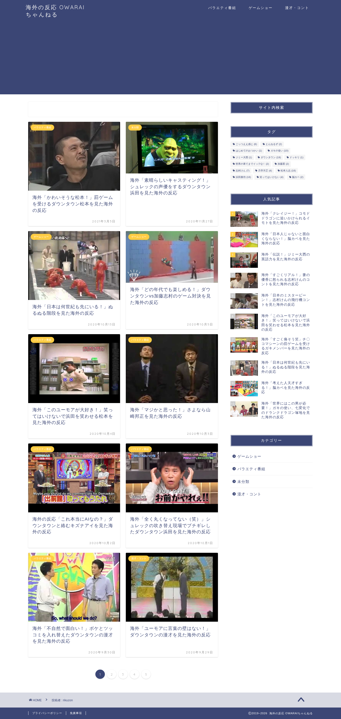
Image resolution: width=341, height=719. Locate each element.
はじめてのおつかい (249, 150)
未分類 (243, 481)
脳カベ (297, 177)
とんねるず (274, 144)
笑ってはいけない (271, 177)
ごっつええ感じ (246, 144)
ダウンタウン (271, 157)
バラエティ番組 (222, 7)
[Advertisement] (170, 59)
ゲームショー (261, 7)
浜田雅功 (243, 177)
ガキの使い (279, 150)
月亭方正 (265, 170)
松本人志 (288, 170)
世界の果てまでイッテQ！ (252, 164)
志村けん (242, 170)
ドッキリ (296, 157)
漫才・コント (297, 7)
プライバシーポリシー (47, 713)
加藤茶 (283, 164)
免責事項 (76, 713)
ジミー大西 (244, 157)
